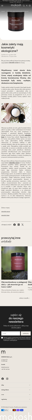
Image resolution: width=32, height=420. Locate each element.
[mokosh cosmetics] (16, 6)
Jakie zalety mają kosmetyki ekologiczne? (19, 11)
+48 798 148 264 (5, 369)
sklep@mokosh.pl (5, 367)
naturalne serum (5, 211)
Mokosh (3, 11)
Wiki (7, 11)
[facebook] (2, 378)
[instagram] (7, 378)
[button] (24, 6)
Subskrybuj (26, 333)
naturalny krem (5, 215)
